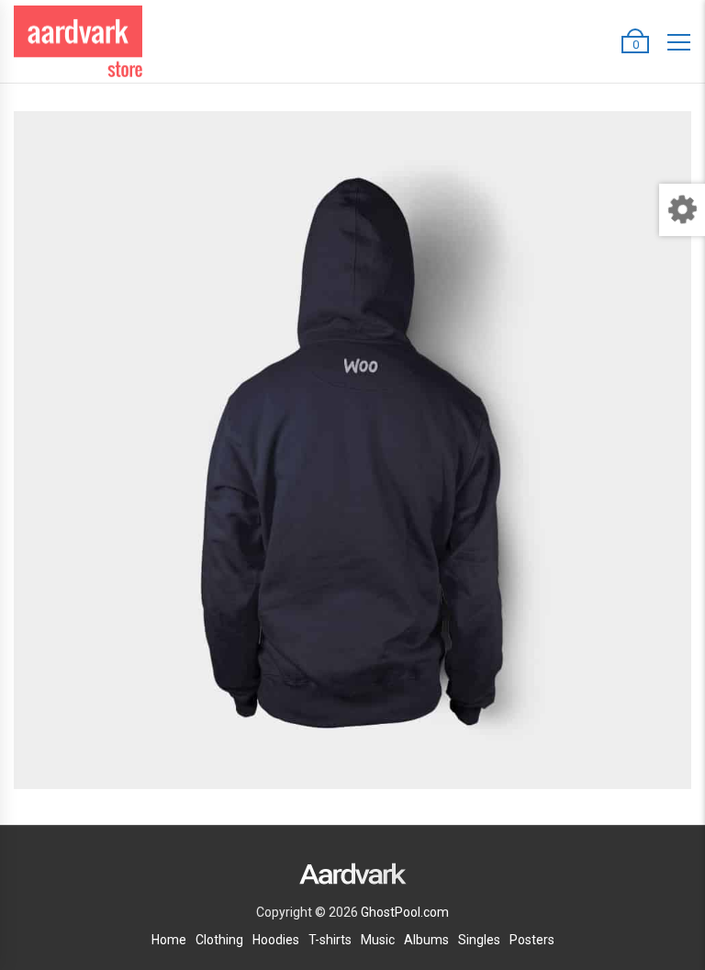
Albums (426, 939)
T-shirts (330, 939)
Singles (479, 939)
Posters (531, 939)
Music (378, 939)
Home (168, 939)
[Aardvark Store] (78, 42)
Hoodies (275, 939)
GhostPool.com (405, 912)
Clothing (219, 939)
